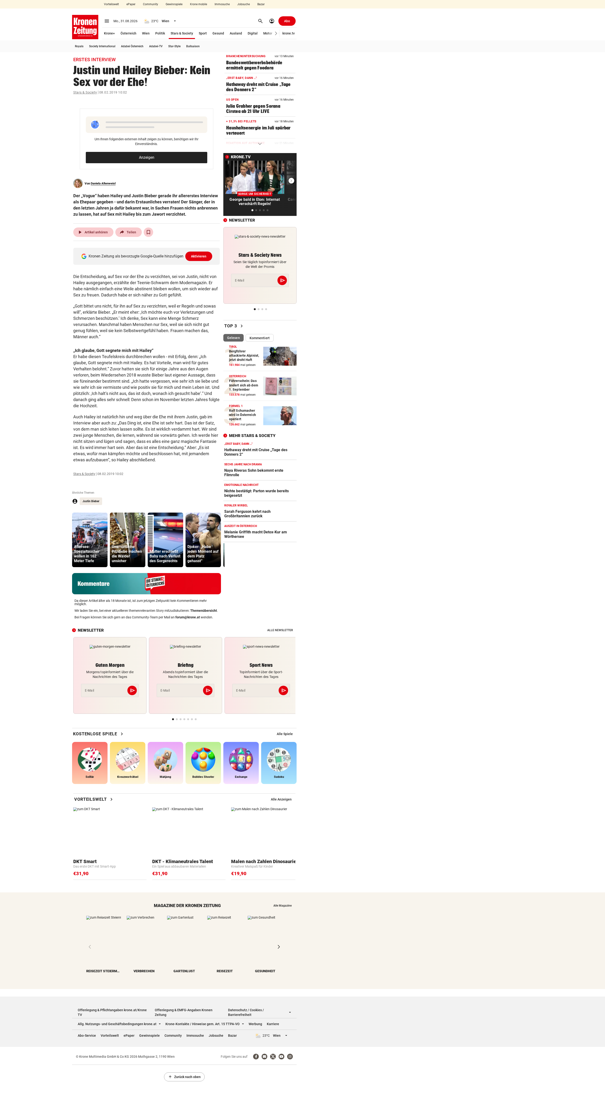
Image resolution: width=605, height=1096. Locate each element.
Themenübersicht (203, 610)
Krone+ (109, 33)
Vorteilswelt (111, 4)
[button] (276, 33)
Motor (267, 33)
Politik (160, 33)
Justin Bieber (90, 501)
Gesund (218, 33)
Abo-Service (87, 1035)
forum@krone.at (187, 617)
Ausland (236, 33)
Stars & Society (182, 33)
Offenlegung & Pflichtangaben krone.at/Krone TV (112, 1012)
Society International (102, 46)
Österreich (128, 33)
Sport (203, 33)
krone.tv (288, 33)
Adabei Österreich (132, 46)
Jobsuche (243, 4)
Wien (146, 33)
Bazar (261, 4)
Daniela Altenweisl (103, 183)
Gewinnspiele (174, 4)
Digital (253, 33)
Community (150, 4)
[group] (90, 540)
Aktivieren (199, 256)
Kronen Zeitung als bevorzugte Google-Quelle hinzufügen (148, 256)
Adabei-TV (156, 46)
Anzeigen (146, 157)
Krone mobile (198, 4)
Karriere (273, 1024)
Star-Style (174, 46)
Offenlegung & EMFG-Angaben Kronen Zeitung (183, 1012)
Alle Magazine (282, 905)
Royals (79, 46)
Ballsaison (193, 46)
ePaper (130, 4)
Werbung (255, 1024)
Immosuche (222, 4)
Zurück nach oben (184, 1076)
